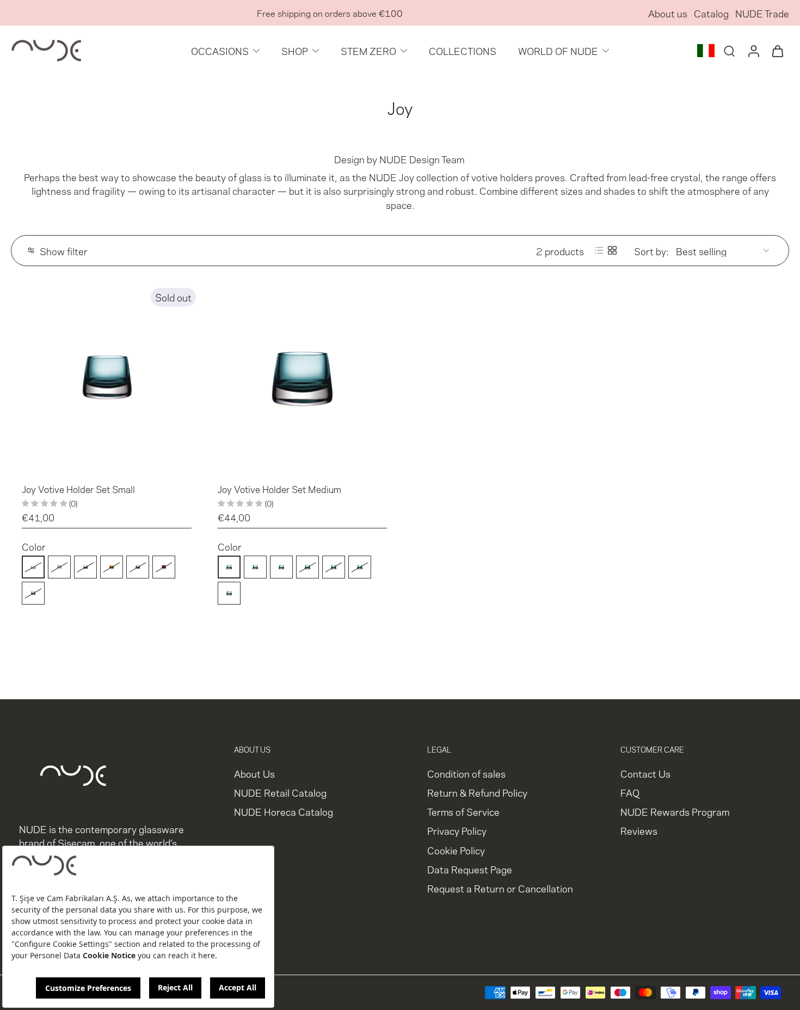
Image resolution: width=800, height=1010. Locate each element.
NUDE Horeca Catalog (283, 811)
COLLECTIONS (462, 50)
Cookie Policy (456, 849)
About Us (254, 773)
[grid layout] (612, 250)
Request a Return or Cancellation (500, 888)
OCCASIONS (220, 50)
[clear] (33, 567)
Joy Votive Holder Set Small (78, 488)
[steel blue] (85, 567)
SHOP (294, 50)
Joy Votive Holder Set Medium (279, 488)
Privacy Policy (457, 830)
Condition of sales (466, 773)
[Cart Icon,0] (777, 51)
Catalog (711, 13)
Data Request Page (469, 869)
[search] (729, 50)
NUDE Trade (762, 13)
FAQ (629, 792)
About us (667, 13)
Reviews (638, 830)
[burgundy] (137, 567)
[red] (163, 567)
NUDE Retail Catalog (280, 792)
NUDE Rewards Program (674, 811)
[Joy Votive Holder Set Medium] (302, 377)
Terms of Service (463, 811)
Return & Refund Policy (477, 792)
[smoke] (59, 567)
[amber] (111, 567)
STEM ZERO (368, 50)
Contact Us (645, 773)
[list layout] (599, 250)
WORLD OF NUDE (558, 50)
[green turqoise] (33, 593)
